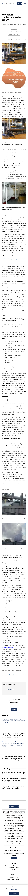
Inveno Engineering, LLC (9, 647)
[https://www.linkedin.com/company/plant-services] (13, 869)
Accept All (14, 893)
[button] (3, 3)
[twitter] (14, 39)
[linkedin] (11, 39)
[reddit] (16, 39)
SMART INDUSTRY (11, 879)
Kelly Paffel (14, 29)
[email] (19, 39)
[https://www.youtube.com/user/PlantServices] (14, 869)
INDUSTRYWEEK (14, 876)
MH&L (14, 880)
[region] (14, 890)
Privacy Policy (14, 889)
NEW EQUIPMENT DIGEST (14, 877)
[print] (25, 39)
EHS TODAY (18, 879)
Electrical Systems (7, 11)
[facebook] (9, 39)
